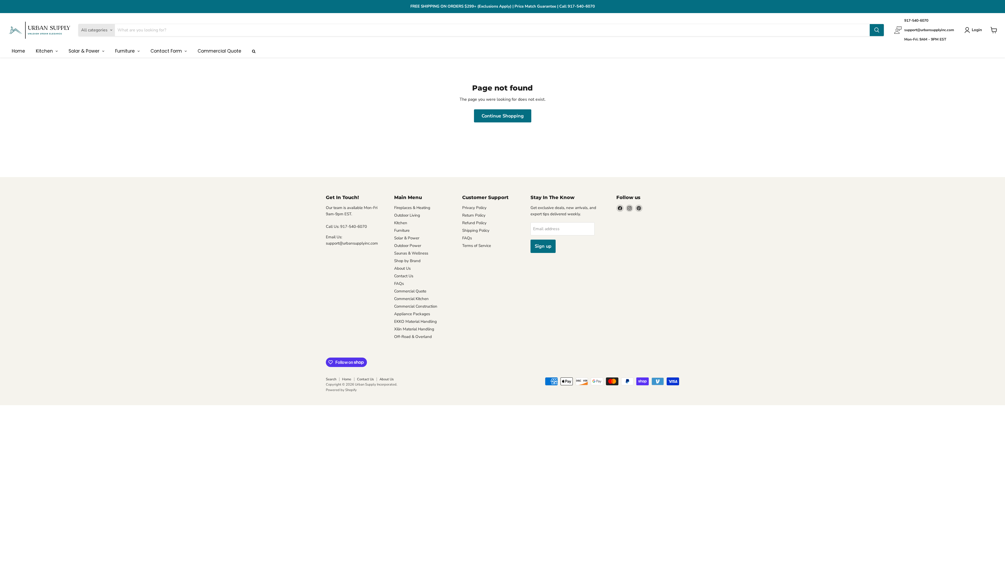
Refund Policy (474, 222)
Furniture (402, 230)
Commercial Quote (410, 291)
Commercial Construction (415, 306)
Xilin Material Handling (414, 329)
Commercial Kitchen (411, 298)
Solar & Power (406, 238)
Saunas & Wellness (411, 253)
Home (346, 379)
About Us (402, 268)
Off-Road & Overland (413, 336)
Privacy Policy (474, 207)
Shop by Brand (407, 260)
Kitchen (400, 222)
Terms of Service (476, 245)
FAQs (399, 283)
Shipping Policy (475, 230)
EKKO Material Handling (415, 321)
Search (331, 379)
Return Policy (473, 215)
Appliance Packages (412, 314)
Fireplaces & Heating (412, 207)
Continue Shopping (503, 116)
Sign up (543, 246)
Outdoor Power (407, 245)
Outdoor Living (407, 215)
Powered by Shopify (341, 390)
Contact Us (403, 276)
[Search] (877, 30)
